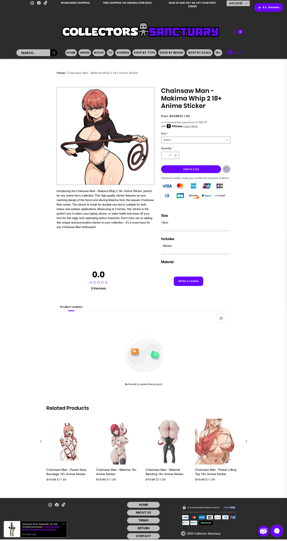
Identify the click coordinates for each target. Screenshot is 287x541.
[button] (238, 3)
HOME (143, 504)
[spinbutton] (170, 155)
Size (164, 133)
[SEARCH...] (54, 52)
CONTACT (143, 536)
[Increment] (176, 155)
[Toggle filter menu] (221, 318)
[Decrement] (164, 155)
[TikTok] (45, 3)
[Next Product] (246, 441)
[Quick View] (69, 442)
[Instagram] (32, 3)
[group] (143, 452)
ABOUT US (143, 512)
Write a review (188, 281)
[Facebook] (39, 3)
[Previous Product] (40, 441)
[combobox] (195, 140)
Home (61, 73)
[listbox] (238, 3)
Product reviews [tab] (71, 307)
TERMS (143, 520)
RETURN (143, 528)
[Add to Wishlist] (226, 169)
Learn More (190, 126)
